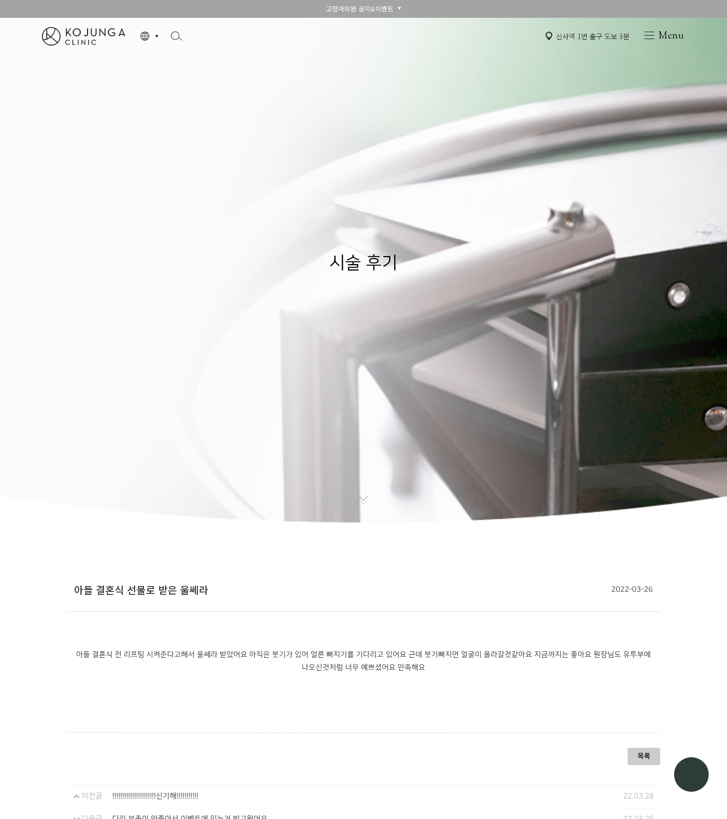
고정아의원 (83, 36)
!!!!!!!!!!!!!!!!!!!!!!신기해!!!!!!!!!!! (155, 796)
